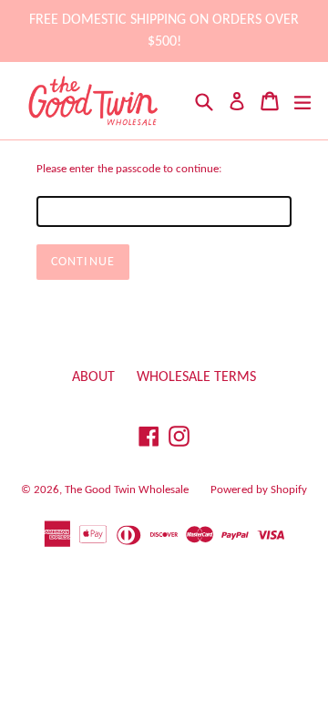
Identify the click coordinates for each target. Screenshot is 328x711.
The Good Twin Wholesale (127, 490)
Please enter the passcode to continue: (128, 169)
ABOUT (93, 377)
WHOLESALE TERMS (196, 377)
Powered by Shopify (258, 490)
